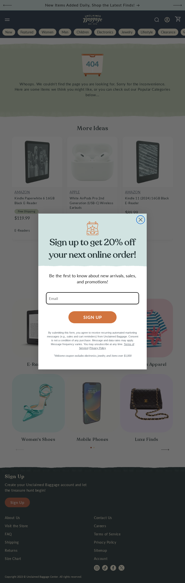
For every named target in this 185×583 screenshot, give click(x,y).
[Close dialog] (140, 219)
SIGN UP (92, 317)
